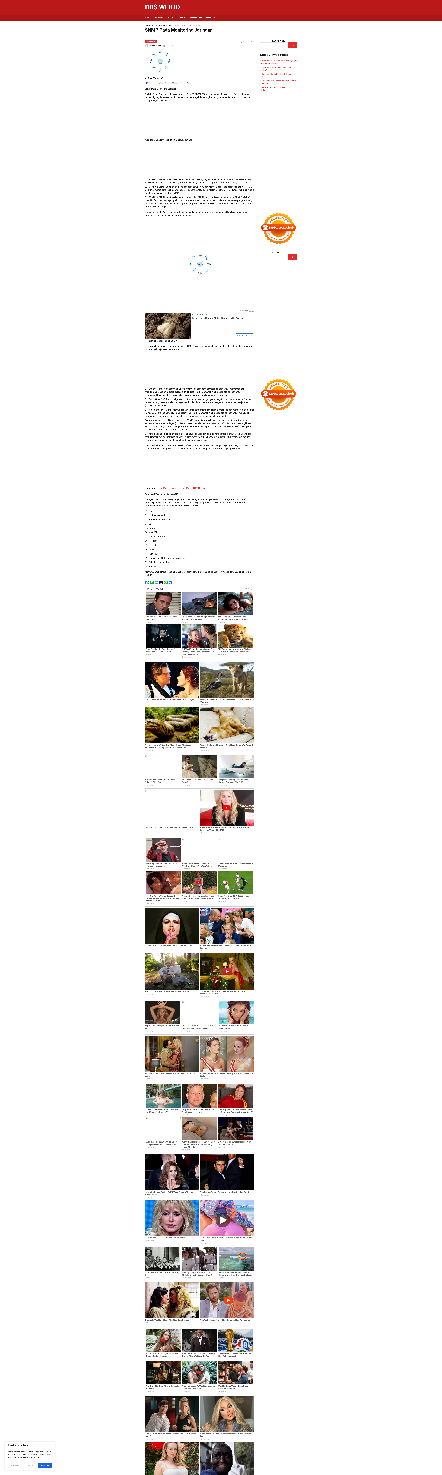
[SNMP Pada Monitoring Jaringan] (160, 61)
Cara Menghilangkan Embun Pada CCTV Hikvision (182, 488)
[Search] (292, 45)
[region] (30, 1456)
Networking (167, 25)
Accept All (45, 1465)
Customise (15, 1465)
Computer (156, 25)
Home (147, 25)
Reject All (30, 1465)
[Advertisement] (199, 121)
